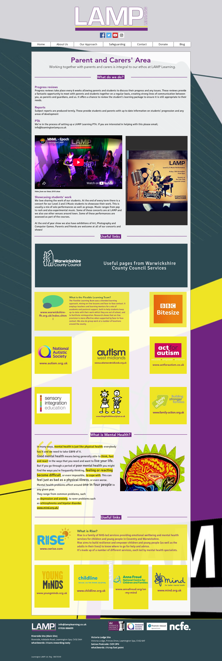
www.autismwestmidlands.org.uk (110, 362)
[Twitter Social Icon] (108, 35)
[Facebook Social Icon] (102, 35)
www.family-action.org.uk (168, 412)
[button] (62, 44)
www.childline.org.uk (91, 591)
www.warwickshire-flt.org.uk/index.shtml (53, 316)
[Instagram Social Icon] (121, 35)
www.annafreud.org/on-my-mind (131, 591)
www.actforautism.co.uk (168, 364)
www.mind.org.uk (169, 590)
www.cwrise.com (51, 549)
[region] (111, 265)
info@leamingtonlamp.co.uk (50, 127)
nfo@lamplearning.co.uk (72, 624)
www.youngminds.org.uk (52, 593)
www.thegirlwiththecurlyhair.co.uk (110, 416)
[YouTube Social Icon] (115, 35)
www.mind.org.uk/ (48, 507)
